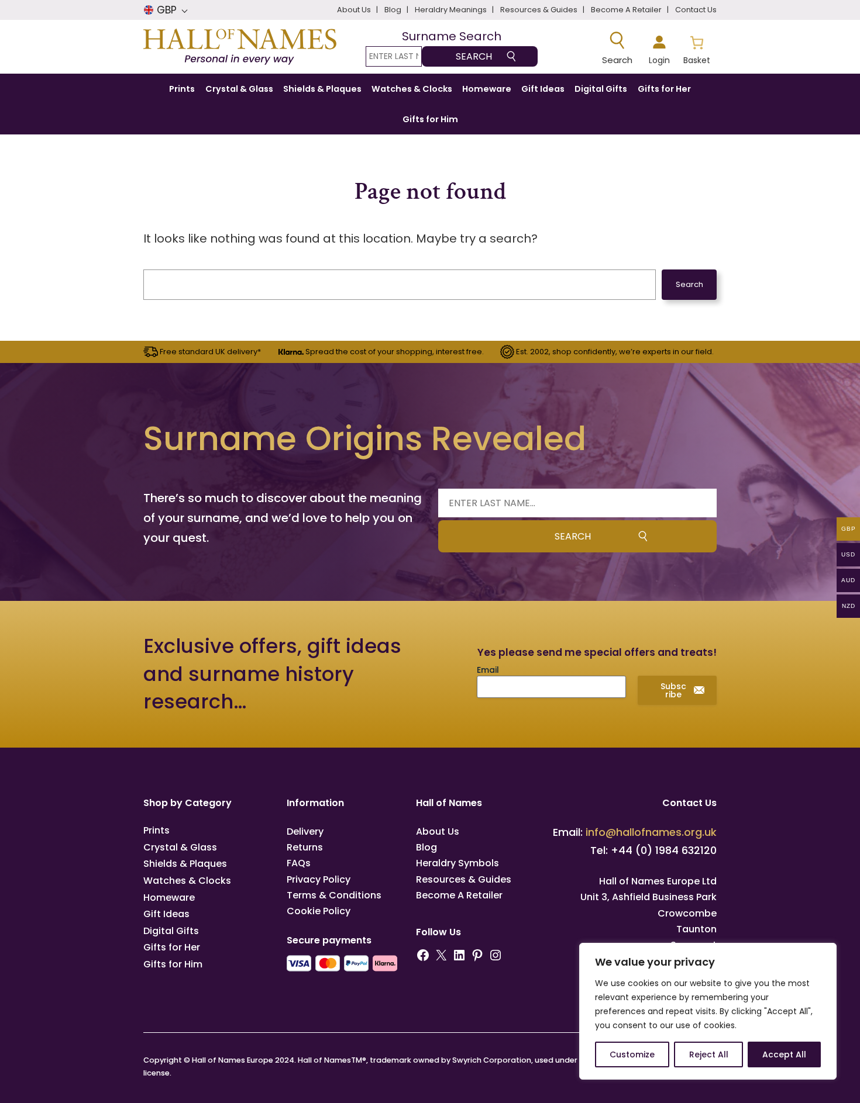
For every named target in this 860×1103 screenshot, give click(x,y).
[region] (708, 1011)
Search (689, 284)
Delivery (305, 831)
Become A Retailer (459, 895)
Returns (305, 847)
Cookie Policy (318, 911)
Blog (426, 847)
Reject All (708, 1054)
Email (488, 670)
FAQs (299, 863)
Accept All (784, 1054)
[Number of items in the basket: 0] (696, 48)
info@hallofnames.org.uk (651, 832)
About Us (437, 831)
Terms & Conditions (334, 895)
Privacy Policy (318, 879)
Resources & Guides (463, 879)
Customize (632, 1054)
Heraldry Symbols (457, 863)
